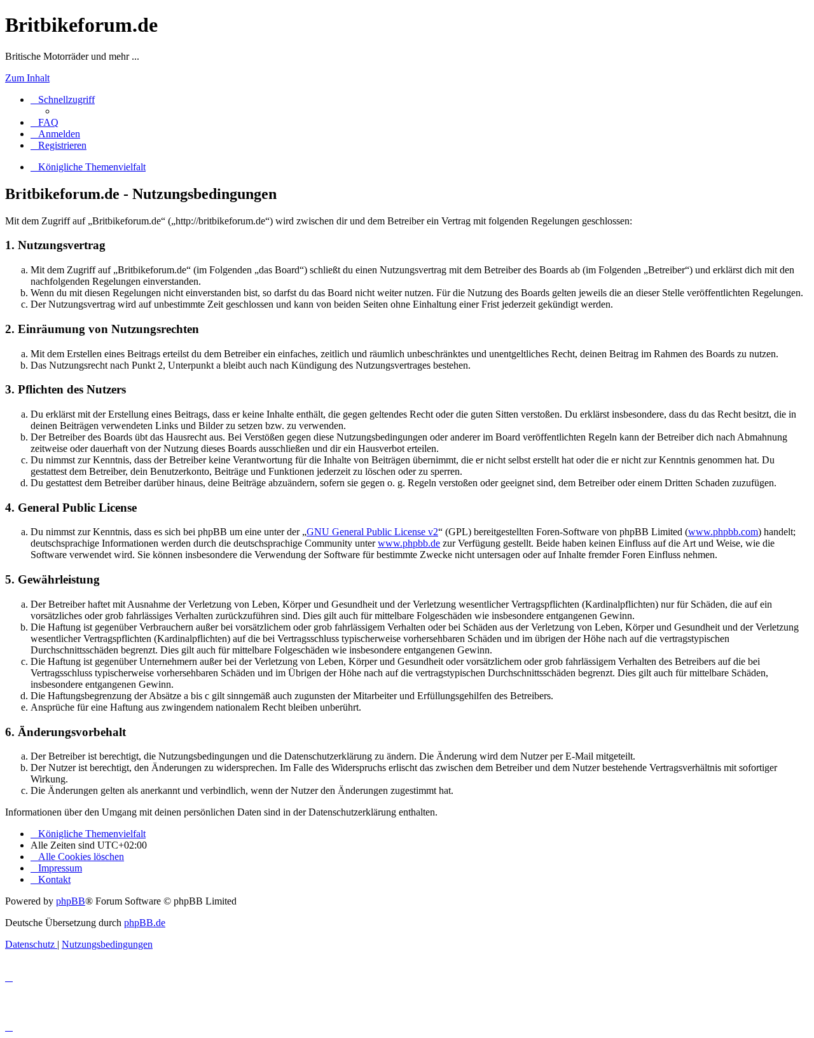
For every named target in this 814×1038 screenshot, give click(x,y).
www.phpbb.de (409, 543)
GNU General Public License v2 (372, 531)
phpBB (70, 901)
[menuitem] (45, 122)
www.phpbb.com (723, 531)
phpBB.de (144, 922)
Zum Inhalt (27, 77)
